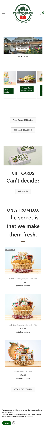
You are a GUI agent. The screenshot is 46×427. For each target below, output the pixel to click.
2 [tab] (21, 56)
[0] (41, 13)
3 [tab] (24, 56)
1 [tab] (19, 56)
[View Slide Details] (23, 45)
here (8, 416)
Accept (7, 423)
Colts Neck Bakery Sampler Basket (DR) (23, 325)
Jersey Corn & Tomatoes (24, 89)
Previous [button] (6, 45)
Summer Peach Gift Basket (23, 372)
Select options (24, 286)
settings (30, 417)
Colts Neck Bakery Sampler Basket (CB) (23, 279)
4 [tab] (27, 56)
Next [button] (39, 45)
